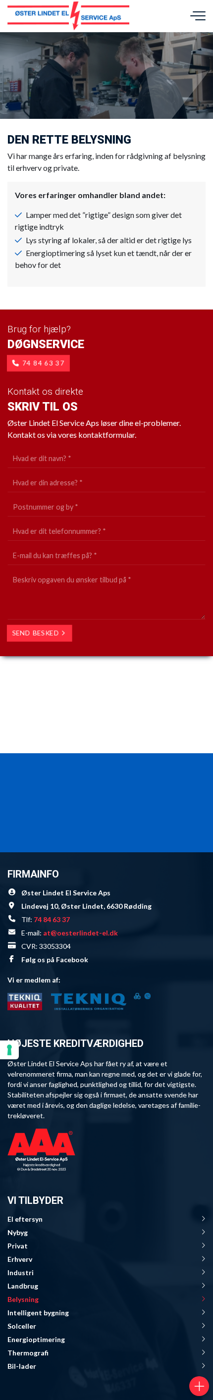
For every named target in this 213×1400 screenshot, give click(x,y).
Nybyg (17, 1232)
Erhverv (19, 1259)
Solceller (21, 1326)
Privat (17, 1246)
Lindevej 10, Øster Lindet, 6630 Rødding (86, 906)
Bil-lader (21, 1366)
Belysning (23, 1299)
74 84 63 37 (43, 363)
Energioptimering (36, 1339)
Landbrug (22, 1286)
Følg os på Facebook (54, 959)
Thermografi (28, 1352)
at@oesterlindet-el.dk (80, 933)
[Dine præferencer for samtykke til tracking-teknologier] (9, 1049)
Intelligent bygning (38, 1312)
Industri (20, 1272)
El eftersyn (25, 1219)
